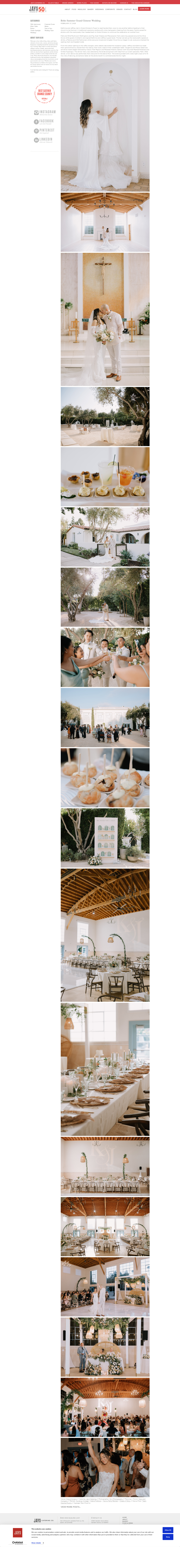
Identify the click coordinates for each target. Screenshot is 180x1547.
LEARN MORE (144, 9)
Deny (168, 1537)
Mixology (82, 9)
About (67, 9)
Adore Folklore (95, 1501)
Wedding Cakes (49, 30)
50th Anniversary (35, 24)
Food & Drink (127, 1523)
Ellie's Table (53, 3)
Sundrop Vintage (82, 1501)
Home (124, 1517)
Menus (46, 26)
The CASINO (94, 3)
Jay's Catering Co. (38, 3)
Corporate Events (50, 24)
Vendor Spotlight (35, 30)
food (74, 9)
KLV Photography (116, 1499)
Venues (119, 9)
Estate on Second (109, 3)
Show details (36, 1543)
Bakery (91, 9)
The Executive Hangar (140, 3)
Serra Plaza (82, 3)
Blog (135, 9)
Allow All (168, 1530)
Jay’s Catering (91, 1499)
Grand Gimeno (68, 3)
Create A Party (125, 1501)
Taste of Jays (48, 28)
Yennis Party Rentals (110, 1501)
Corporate (110, 9)
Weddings (99, 9)
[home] (37, 9)
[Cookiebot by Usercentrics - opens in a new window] (18, 1543)
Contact (127, 9)
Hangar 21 (124, 3)
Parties (32, 28)
